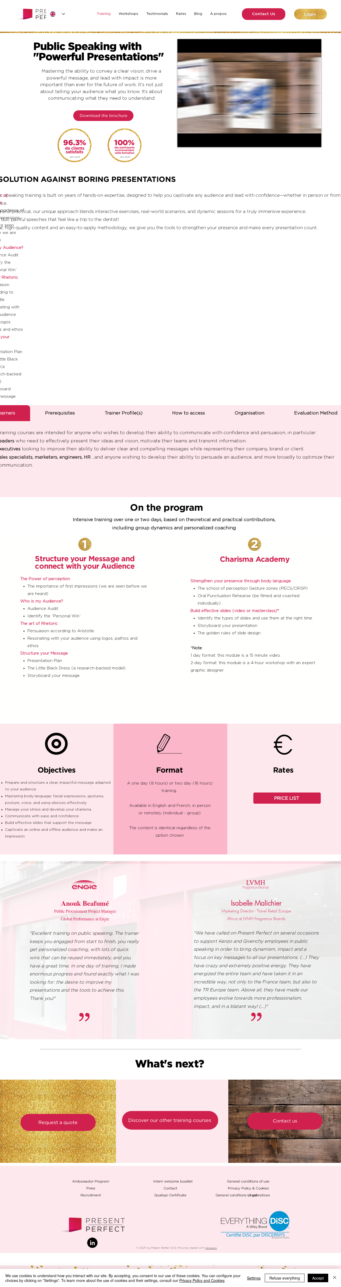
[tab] (60, 413)
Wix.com (211, 1248)
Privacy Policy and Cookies (202, 1280)
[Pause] (184, 139)
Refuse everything (284, 1278)
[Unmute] (193, 139)
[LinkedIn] (92, 1243)
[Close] (334, 1278)
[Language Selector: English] (57, 14)
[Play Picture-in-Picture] (305, 139)
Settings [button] (254, 1278)
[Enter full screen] (314, 139)
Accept (318, 1278)
